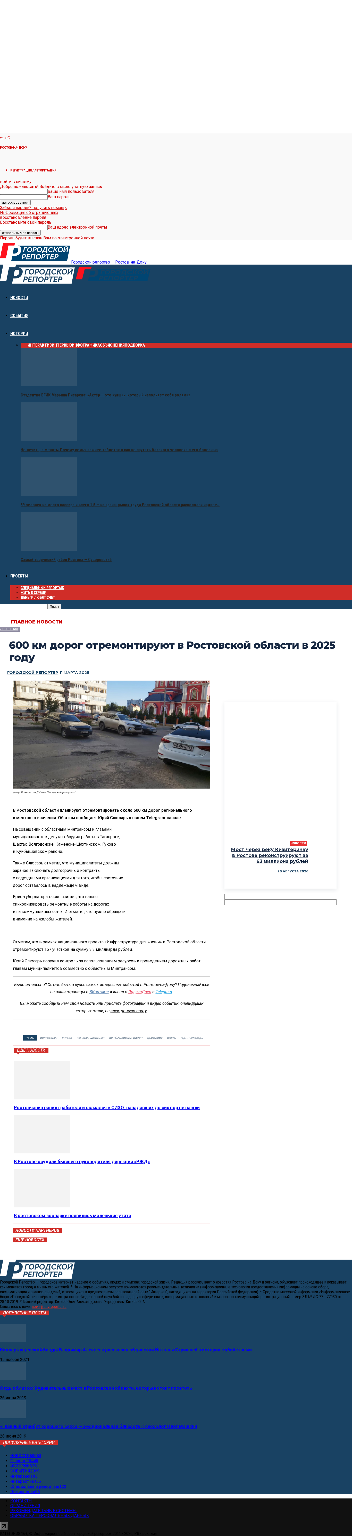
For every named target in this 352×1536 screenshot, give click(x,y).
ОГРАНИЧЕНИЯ (25, 1505)
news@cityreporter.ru (49, 1306)
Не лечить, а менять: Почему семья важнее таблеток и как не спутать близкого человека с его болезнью (119, 449)
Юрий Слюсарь (192, 1038)
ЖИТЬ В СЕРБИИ (33, 593)
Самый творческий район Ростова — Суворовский (66, 559)
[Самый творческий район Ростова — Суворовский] (49, 549)
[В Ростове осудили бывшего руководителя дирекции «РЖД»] (42, 1152)
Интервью (62, 345)
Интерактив (40, 345)
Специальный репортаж (42, 588)
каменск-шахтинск (90, 1038)
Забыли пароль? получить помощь (33, 207)
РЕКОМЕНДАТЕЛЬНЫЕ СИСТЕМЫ (43, 1510)
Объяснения (112, 345)
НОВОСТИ (19, 297)
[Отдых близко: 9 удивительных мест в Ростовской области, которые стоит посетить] (13, 1378)
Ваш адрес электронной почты (77, 227)
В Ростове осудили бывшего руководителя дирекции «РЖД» (82, 1161)
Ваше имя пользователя (71, 191)
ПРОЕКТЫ (19, 576)
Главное (23, 622)
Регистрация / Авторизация (33, 170)
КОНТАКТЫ (21, 1500)
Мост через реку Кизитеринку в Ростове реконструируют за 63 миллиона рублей (269, 855)
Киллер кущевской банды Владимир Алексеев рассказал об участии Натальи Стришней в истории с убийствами (126, 1349)
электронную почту (129, 1010)
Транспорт (154, 1038)
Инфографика (86, 345)
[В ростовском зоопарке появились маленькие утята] (42, 1206)
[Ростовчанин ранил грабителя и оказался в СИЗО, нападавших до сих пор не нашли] (42, 1098)
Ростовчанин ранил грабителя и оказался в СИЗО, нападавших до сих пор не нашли (107, 1107)
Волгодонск (48, 1038)
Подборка (135, 345)
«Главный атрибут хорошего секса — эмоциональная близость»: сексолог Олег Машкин (98, 1426)
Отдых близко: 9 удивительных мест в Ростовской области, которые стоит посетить (96, 1388)
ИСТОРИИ (19, 333)
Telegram (164, 991)
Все (24, 345)
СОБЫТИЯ (19, 315)
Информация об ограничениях (29, 212)
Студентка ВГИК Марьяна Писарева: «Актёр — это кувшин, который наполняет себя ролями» (105, 395)
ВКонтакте (99, 991)
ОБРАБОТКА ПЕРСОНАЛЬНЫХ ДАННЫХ (49, 1515)
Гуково (67, 1038)
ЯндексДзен (139, 991)
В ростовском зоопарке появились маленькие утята (72, 1215)
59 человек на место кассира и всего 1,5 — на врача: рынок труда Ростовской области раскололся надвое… (120, 504)
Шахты (171, 1038)
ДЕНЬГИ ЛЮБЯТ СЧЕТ (38, 597)
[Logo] (38, 282)
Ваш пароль (59, 196)
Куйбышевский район (125, 1038)
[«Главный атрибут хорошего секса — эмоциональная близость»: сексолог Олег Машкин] (13, 1416)
